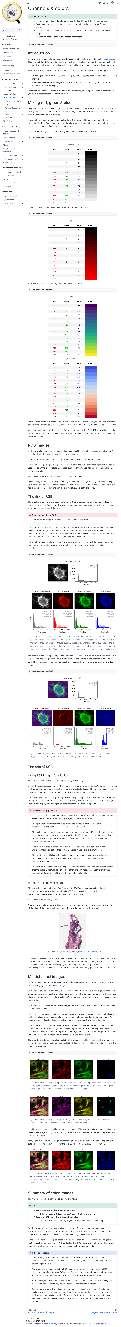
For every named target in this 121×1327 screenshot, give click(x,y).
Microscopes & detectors (9, 184)
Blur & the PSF (8, 176)
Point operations (9, 138)
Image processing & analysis (11, 132)
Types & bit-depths (10, 94)
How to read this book (12, 74)
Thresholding (8, 141)
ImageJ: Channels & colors (13, 102)
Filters (5, 145)
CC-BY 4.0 (52, 1324)
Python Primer (8, 200)
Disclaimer (7, 56)
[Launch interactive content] (99, 3)
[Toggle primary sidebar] (28, 2)
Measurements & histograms (9, 88)
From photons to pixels (12, 172)
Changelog (7, 60)
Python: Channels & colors (12, 109)
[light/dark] (112, 2)
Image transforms (10, 155)
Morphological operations (9, 150)
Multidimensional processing (9, 160)
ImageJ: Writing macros (9, 204)
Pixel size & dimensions (7, 115)
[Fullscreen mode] (108, 2)
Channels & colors (10, 98)
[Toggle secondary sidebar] (117, 2)
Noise (5, 179)
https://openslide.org (92, 952)
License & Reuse (9, 52)
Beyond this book (10, 196)
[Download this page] (104, 3)
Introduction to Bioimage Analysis (10, 37)
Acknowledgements (11, 49)
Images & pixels (9, 83)
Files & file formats (10, 121)
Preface (6, 70)
